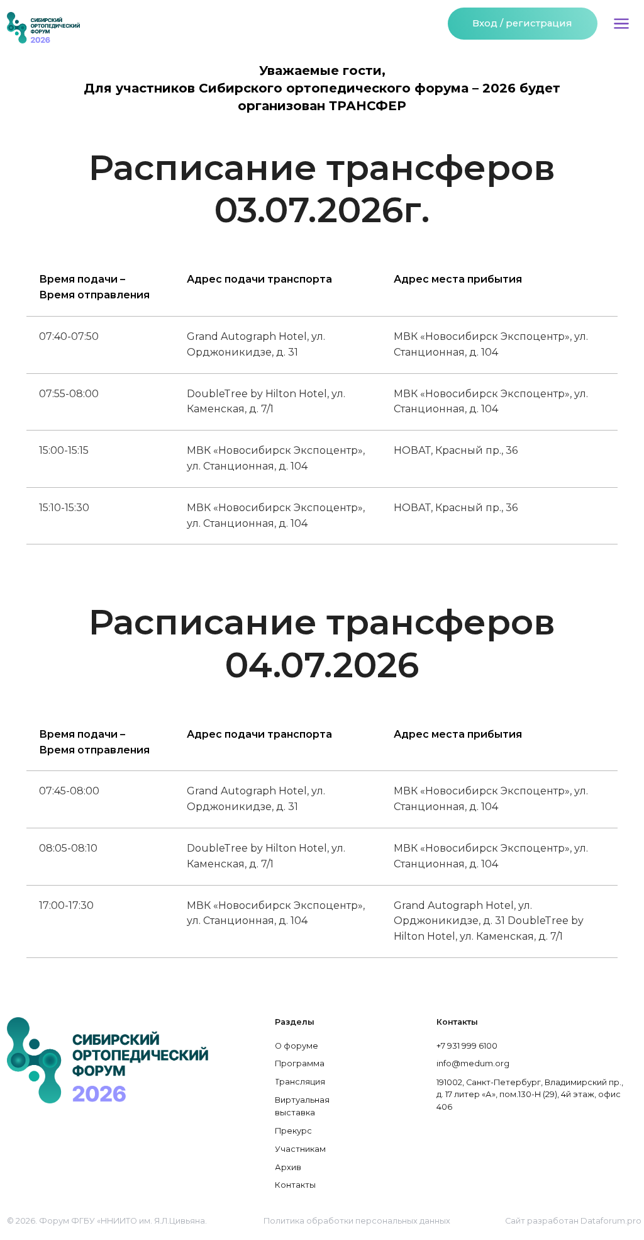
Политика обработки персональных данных (357, 1221)
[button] (621, 24)
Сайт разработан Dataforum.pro (573, 1221)
